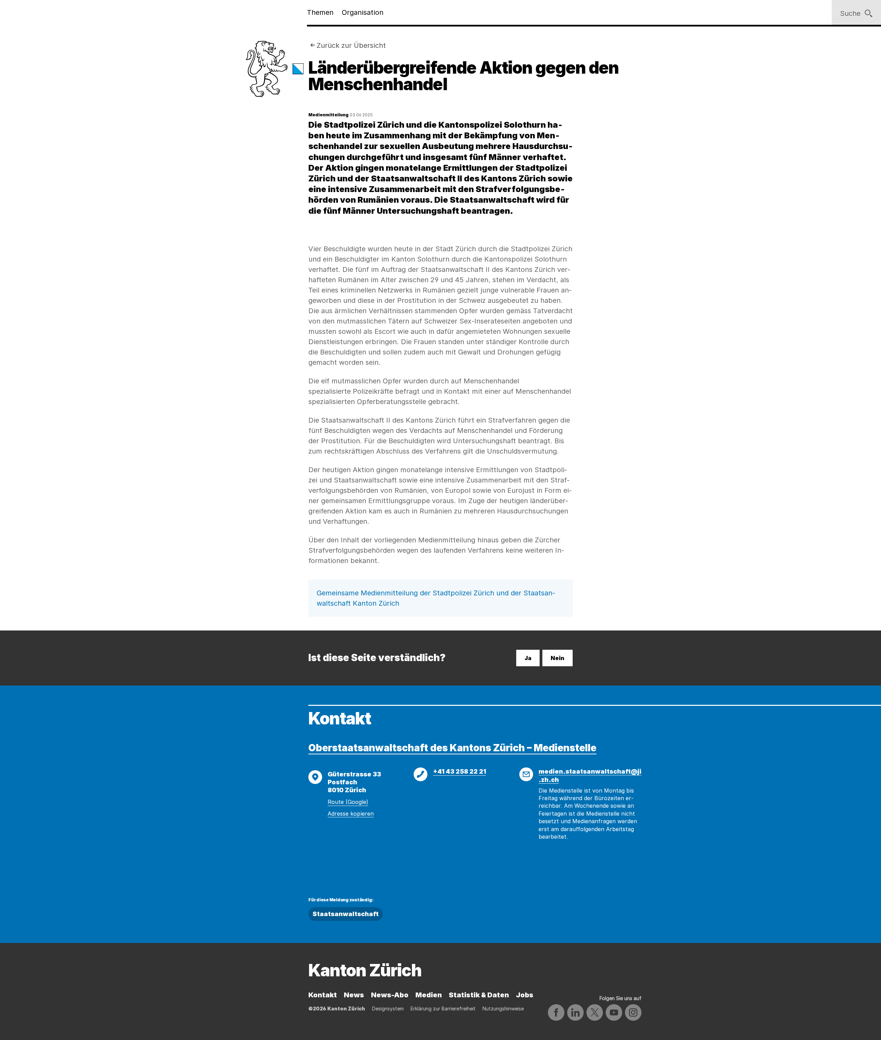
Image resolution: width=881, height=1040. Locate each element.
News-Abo (389, 995)
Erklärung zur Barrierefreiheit (443, 1008)
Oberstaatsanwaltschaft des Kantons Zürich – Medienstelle (452, 748)
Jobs (524, 995)
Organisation (362, 12)
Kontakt (322, 995)
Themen (320, 12)
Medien (428, 995)
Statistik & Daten (479, 995)
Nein (557, 658)
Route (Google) (348, 801)
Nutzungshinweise (503, 1008)
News (354, 995)
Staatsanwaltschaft (345, 913)
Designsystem (388, 1008)
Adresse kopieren (351, 813)
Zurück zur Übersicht (351, 45)
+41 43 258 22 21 (459, 771)
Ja (527, 658)
